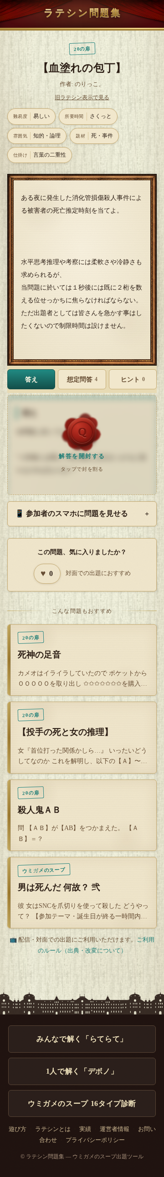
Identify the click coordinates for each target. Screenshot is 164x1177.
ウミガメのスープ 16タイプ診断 (82, 1103)
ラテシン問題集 (83, 12)
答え (31, 379)
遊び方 (17, 1129)
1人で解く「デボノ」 (82, 1071)
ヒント (133, 379)
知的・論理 (37, 135)
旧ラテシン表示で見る (82, 97)
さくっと (88, 116)
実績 (85, 1129)
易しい (31, 116)
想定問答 (82, 379)
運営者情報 (114, 1129)
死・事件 (94, 135)
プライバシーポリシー (95, 1140)
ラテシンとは (53, 1129)
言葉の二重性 (39, 155)
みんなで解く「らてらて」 (82, 1039)
